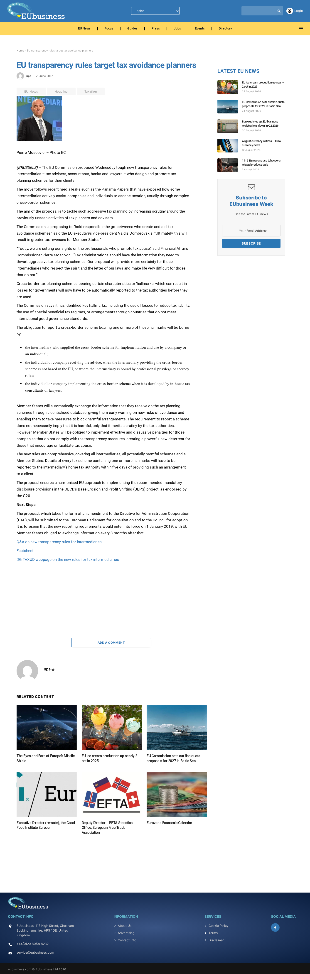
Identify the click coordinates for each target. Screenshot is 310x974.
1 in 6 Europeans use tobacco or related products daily (261, 162)
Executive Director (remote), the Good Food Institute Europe (46, 825)
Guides (132, 28)
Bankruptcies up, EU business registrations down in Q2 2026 (260, 123)
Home (20, 50)
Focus (109, 28)
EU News (84, 28)
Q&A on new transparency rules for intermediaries (59, 542)
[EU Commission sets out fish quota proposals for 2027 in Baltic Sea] (177, 727)
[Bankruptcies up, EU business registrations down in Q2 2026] (229, 126)
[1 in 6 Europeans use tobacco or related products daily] (229, 165)
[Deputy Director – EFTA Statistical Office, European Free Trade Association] (112, 794)
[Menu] (301, 29)
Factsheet (25, 550)
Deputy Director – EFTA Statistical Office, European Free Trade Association (107, 828)
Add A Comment (111, 642)
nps (28, 76)
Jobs (177, 28)
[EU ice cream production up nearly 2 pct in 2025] (112, 727)
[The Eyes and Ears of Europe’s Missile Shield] (47, 727)
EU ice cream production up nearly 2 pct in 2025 (109, 758)
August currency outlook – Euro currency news (261, 143)
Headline (61, 91)
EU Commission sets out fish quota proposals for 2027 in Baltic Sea (173, 758)
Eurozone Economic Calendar (169, 823)
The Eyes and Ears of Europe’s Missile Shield (46, 758)
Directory (225, 28)
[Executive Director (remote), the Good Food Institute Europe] (47, 794)
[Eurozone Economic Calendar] (177, 794)
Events (200, 28)
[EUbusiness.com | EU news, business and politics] (36, 11)
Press (156, 28)
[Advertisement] (51, 591)
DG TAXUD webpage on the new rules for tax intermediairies (68, 559)
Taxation (90, 91)
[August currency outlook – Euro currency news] (229, 145)
